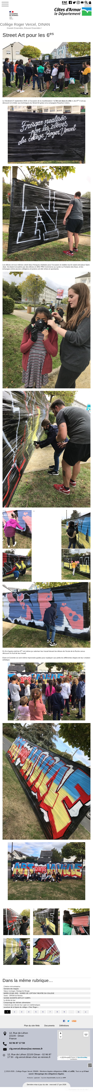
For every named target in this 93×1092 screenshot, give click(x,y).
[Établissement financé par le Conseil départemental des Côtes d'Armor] (73, 11)
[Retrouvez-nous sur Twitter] (68, 1021)
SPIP (64, 1077)
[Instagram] (78, 2)
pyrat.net (37, 1077)
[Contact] (82, 2)
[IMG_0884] (76, 922)
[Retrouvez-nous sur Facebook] (64, 1021)
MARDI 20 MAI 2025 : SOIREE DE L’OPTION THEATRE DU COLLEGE (29, 993)
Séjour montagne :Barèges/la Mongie (17, 991)
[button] (86, 2)
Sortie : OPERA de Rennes (13, 996)
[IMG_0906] (46, 952)
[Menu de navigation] (5, 4)
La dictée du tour (9, 1000)
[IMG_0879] (17, 922)
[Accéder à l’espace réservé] (90, 2)
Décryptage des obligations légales (49, 1074)
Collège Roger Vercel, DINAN (25, 25)
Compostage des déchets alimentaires (17, 1003)
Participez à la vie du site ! (79, 1089)
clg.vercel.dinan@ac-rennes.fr (26, 1048)
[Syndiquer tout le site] (74, 1021)
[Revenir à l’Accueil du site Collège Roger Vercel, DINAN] (14, 15)
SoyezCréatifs (51, 1077)
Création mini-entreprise (12, 986)
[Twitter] (74, 2)
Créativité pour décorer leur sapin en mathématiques (22, 1005)
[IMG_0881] (46, 922)
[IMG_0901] (17, 952)
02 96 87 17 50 (17, 1043)
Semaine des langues (11, 989)
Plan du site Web (31, 1025)
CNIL (65, 1071)
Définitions (64, 1025)
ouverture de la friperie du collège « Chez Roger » (21, 1007)
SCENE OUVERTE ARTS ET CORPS (17, 998)
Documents (49, 1025)
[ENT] (64, 3)
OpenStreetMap (82, 1057)
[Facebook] (70, 2)
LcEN (72, 1071)
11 (78, 1012)
